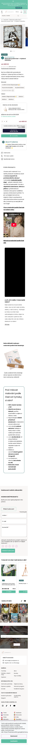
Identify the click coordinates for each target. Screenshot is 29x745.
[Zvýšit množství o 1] (6, 121)
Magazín (3, 698)
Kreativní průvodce (6, 695)
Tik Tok (21, 601)
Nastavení (13, 736)
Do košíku (15, 136)
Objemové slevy (18, 684)
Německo (6, 719)
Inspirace (3, 677)
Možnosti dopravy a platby (9, 116)
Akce (15, 671)
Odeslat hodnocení (8, 551)
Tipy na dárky (17, 675)
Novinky (16, 673)
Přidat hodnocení (8, 509)
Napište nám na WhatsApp (12, 663)
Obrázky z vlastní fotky (5, 674)
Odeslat (16, 644)
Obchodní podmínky (6, 684)
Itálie (17, 717)
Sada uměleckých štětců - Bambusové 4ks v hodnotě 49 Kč (16, 109)
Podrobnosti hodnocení (8, 68)
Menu (2, 12)
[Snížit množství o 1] (2, 121)
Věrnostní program (19, 686)
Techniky (3, 671)
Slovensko (6, 715)
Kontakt (3, 689)
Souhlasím (13, 741)
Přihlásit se (17, 11)
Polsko (5, 717)
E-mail (4, 521)
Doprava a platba (6, 686)
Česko (5, 712)
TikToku (7, 324)
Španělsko (18, 719)
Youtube (25, 601)
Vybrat (9, 591)
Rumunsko (19, 715)
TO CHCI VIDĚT (18, 7)
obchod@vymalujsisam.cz (12, 660)
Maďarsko (18, 712)
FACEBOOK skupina (19, 689)
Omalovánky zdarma (17, 696)
